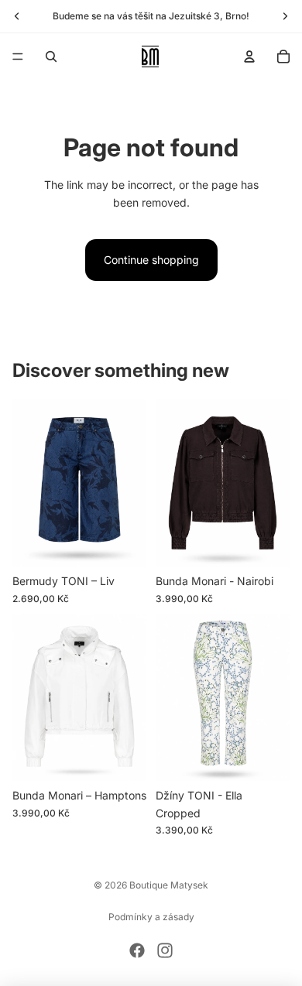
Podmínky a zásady (151, 917)
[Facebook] (137, 950)
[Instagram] (165, 950)
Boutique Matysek (168, 885)
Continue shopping (151, 259)
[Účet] (249, 56)
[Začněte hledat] (51, 56)
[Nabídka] (18, 56)
